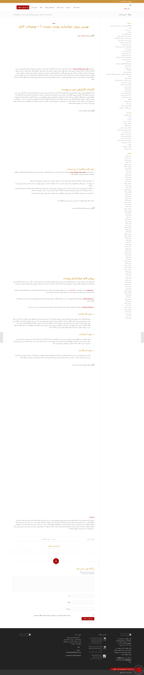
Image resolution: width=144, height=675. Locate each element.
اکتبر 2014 (128, 288)
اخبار (130, 28)
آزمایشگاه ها (128, 115)
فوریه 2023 (128, 179)
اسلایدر (129, 119)
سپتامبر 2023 (127, 164)
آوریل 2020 (128, 244)
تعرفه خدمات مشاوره (125, 42)
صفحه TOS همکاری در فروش (123, 63)
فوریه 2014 (128, 301)
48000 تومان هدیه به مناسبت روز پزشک (120, 26)
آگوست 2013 (127, 309)
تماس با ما (128, 49)
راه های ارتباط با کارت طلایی (123, 57)
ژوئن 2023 (128, 171)
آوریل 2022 (128, 194)
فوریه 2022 (128, 198)
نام (69, 596)
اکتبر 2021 (128, 206)
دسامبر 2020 (127, 227)
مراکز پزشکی (127, 87)
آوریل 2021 (128, 219)
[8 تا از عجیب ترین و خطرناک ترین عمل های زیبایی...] (1, 337)
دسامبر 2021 (127, 202)
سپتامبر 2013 (127, 307)
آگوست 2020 (127, 236)
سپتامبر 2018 (127, 261)
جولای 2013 (128, 312)
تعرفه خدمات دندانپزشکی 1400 (123, 38)
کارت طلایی (122, 672)
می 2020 (128, 242)
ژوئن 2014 (128, 295)
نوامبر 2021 (128, 204)
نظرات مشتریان (127, 146)
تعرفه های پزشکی (126, 44)
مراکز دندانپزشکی (126, 97)
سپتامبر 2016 (127, 265)
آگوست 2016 (127, 267)
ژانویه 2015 (128, 282)
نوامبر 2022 (128, 185)
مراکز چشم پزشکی (126, 93)
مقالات (41, 14)
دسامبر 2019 (127, 253)
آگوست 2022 (127, 192)
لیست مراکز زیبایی (126, 82)
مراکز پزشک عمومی (125, 84)
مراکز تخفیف (127, 89)
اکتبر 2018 (128, 259)
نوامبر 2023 (128, 160)
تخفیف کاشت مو (126, 34)
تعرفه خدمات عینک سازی (124, 40)
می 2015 (128, 276)
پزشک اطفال (127, 125)
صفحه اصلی (128, 65)
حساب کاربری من (126, 51)
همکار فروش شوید (126, 105)
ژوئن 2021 (128, 215)
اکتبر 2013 (128, 305)
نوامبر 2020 (128, 230)
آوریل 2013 (128, 318)
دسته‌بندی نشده (127, 132)
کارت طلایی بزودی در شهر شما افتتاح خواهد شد (118, 74)
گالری (129, 76)
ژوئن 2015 (128, 274)
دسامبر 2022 (127, 183)
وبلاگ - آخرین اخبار (125, 14)
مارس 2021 (128, 221)
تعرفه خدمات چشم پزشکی (124, 36)
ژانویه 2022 (128, 200)
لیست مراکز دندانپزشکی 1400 (123, 80)
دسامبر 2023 (127, 158)
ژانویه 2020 (128, 251)
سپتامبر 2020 (127, 234)
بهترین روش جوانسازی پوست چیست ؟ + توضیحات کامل (53, 26)
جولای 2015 (128, 272)
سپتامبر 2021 (127, 208)
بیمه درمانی (128, 30)
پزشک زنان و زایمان (126, 128)
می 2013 (128, 316)
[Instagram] (13, 1)
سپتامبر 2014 (127, 291)
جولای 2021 (128, 213)
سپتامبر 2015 (127, 269)
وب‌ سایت (68, 609)
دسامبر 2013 (127, 303)
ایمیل (68, 602)
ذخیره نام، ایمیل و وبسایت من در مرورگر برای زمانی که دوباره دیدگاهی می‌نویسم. (52, 615)
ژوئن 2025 (128, 156)
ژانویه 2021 (128, 225)
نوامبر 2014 (128, 286)
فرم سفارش (128, 68)
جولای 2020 (128, 238)
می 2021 (128, 217)
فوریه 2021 (128, 223)
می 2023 (128, 173)
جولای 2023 (128, 169)
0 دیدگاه (54, 539)
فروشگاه (129, 70)
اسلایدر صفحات (127, 123)
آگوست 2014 (127, 293)
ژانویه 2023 (128, 181)
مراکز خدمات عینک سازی (124, 140)
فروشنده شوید (127, 72)
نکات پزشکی (127, 101)
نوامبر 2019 (128, 255)
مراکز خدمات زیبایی (126, 95)
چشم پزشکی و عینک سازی (124, 130)
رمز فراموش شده (126, 59)
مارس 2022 (128, 196)
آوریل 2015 (128, 278)
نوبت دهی (128, 103)
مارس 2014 (128, 299)
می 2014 (128, 297)
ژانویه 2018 (128, 263)
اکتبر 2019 (128, 257)
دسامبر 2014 (127, 284)
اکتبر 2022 (128, 188)
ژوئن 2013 (128, 314)
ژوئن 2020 (128, 240)
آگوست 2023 (127, 166)
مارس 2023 (128, 177)
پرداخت (129, 32)
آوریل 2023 (128, 175)
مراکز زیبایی (72, 290)
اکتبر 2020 (128, 232)
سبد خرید (128, 61)
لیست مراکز (128, 78)
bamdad (44, 539)
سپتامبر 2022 (127, 190)
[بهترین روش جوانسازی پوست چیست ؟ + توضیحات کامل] (53, 50)
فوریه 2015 (128, 280)
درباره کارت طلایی (126, 55)
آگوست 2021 (127, 211)
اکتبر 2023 (128, 162)
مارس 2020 (128, 246)
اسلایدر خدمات (127, 121)
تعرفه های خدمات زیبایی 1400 (123, 47)
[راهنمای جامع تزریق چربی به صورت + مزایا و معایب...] (142, 337)
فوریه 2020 (128, 248)
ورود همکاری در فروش (125, 108)
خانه (45, 14)
